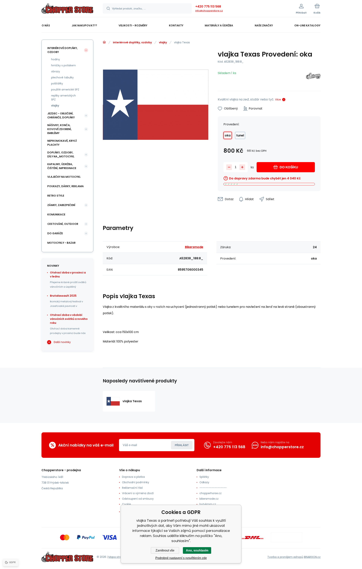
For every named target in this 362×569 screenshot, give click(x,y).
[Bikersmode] (313, 77)
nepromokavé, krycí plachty (62, 143)
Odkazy (204, 482)
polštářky (57, 83)
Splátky (204, 477)
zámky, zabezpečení (61, 205)
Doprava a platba (133, 477)
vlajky (163, 42)
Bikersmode (194, 247)
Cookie (126, 504)
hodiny (55, 59)
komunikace (56, 214)
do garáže (55, 233)
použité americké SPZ (65, 89)
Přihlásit (182, 445)
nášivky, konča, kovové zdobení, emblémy (59, 129)
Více (278, 99)
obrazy (55, 71)
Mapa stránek (117, 557)
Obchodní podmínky (135, 482)
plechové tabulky (62, 77)
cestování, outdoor (62, 224)
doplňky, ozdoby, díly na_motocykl (60, 154)
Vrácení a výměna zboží (138, 493)
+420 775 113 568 (208, 6)
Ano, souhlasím (197, 550)
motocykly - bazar (61, 243)
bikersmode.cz (209, 499)
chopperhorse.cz (210, 493)
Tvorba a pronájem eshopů (285, 557)
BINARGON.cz (312, 557)
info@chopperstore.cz (209, 10)
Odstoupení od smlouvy (138, 499)
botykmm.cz (207, 504)
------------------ (213, 488)
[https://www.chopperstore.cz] (104, 42)
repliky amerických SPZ (63, 97)
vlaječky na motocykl (64, 177)
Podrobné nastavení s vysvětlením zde (181, 558)
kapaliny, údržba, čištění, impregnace (61, 166)
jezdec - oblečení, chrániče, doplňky (61, 115)
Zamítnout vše (165, 550)
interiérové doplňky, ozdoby (132, 42)
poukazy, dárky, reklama (65, 186)
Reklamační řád (132, 488)
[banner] (67, 9)
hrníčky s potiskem (63, 65)
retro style (55, 196)
